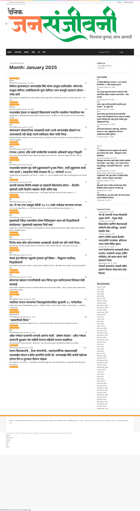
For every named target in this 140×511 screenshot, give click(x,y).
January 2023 (101, 385)
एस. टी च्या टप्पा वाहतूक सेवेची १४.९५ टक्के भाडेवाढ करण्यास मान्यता (45, 205)
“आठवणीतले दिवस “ (20, 320)
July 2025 (100, 317)
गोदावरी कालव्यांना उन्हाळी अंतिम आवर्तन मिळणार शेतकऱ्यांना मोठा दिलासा (113, 270)
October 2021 (101, 406)
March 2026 (101, 298)
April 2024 (100, 351)
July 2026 (100, 289)
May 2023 (100, 376)
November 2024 (102, 335)
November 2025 (102, 307)
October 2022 (101, 392)
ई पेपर (44, 52)
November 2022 (102, 390)
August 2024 (101, 342)
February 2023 (102, 383)
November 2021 (102, 404)
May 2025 (100, 321)
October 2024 (101, 337)
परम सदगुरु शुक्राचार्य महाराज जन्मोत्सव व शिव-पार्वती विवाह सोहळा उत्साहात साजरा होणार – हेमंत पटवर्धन (113, 94)
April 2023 (100, 379)
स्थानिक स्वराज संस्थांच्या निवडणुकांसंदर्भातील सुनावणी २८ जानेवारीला (45, 302)
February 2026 (102, 301)
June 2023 (100, 374)
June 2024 (100, 346)
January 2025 (101, 330)
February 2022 (102, 397)
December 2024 (102, 333)
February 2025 (102, 328)
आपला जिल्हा (18, 52)
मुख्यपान (10, 52)
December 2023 (102, 360)
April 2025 (100, 324)
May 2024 (100, 349)
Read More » (13, 102)
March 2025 (101, 326)
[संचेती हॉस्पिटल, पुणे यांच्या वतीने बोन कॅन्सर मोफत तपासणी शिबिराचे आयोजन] (98, 193)
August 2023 (101, 369)
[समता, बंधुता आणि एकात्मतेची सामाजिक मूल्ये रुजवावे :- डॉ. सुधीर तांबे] (98, 102)
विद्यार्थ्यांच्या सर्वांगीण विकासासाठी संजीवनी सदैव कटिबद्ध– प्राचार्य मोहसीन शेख (113, 228)
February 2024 (102, 356)
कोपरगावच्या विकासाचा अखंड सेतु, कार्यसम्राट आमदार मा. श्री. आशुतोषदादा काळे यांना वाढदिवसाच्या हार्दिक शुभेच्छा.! (112, 131)
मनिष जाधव (12, 83)
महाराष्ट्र (26, 52)
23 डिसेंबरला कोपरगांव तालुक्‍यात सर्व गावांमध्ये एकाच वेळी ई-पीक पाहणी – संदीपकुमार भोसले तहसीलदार (112, 153)
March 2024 (101, 353)
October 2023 (101, 365)
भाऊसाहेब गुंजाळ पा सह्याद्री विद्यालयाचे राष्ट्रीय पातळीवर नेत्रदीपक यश (46, 112)
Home (119, 2)
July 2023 (100, 372)
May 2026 (100, 294)
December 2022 (102, 388)
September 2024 (102, 340)
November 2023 (102, 362)
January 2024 (101, 358)
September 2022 (102, 395)
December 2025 (102, 305)
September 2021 (102, 408)
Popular (99, 146)
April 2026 (100, 296)
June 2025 (100, 319)
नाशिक (33, 52)
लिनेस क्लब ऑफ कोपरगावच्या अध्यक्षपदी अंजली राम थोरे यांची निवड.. (45, 242)
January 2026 (101, 303)
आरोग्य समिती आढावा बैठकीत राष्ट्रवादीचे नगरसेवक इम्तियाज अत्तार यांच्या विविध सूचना (113, 240)
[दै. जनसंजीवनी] (70, 24)
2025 (16, 63)
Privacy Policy (128, 2)
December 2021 (102, 401)
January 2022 (101, 399)
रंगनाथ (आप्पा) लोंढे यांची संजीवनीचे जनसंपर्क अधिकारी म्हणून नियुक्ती (45, 152)
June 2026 (100, 291)
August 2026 (101, 287)
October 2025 (101, 310)
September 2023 (102, 367)
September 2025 (102, 312)
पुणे (39, 52)
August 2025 (101, 314)
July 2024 (100, 344)
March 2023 (101, 381)
